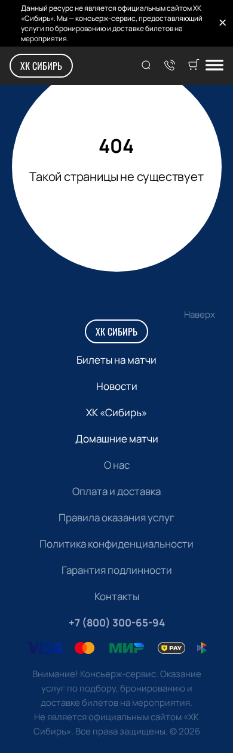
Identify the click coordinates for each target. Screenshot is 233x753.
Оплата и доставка (116, 491)
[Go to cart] (194, 66)
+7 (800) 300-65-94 (117, 622)
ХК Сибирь (41, 66)
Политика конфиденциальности (116, 544)
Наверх (199, 314)
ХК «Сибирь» (116, 412)
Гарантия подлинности (117, 570)
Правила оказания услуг (116, 517)
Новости (116, 386)
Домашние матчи (116, 438)
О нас (117, 465)
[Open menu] (214, 66)
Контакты (116, 596)
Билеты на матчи (116, 360)
